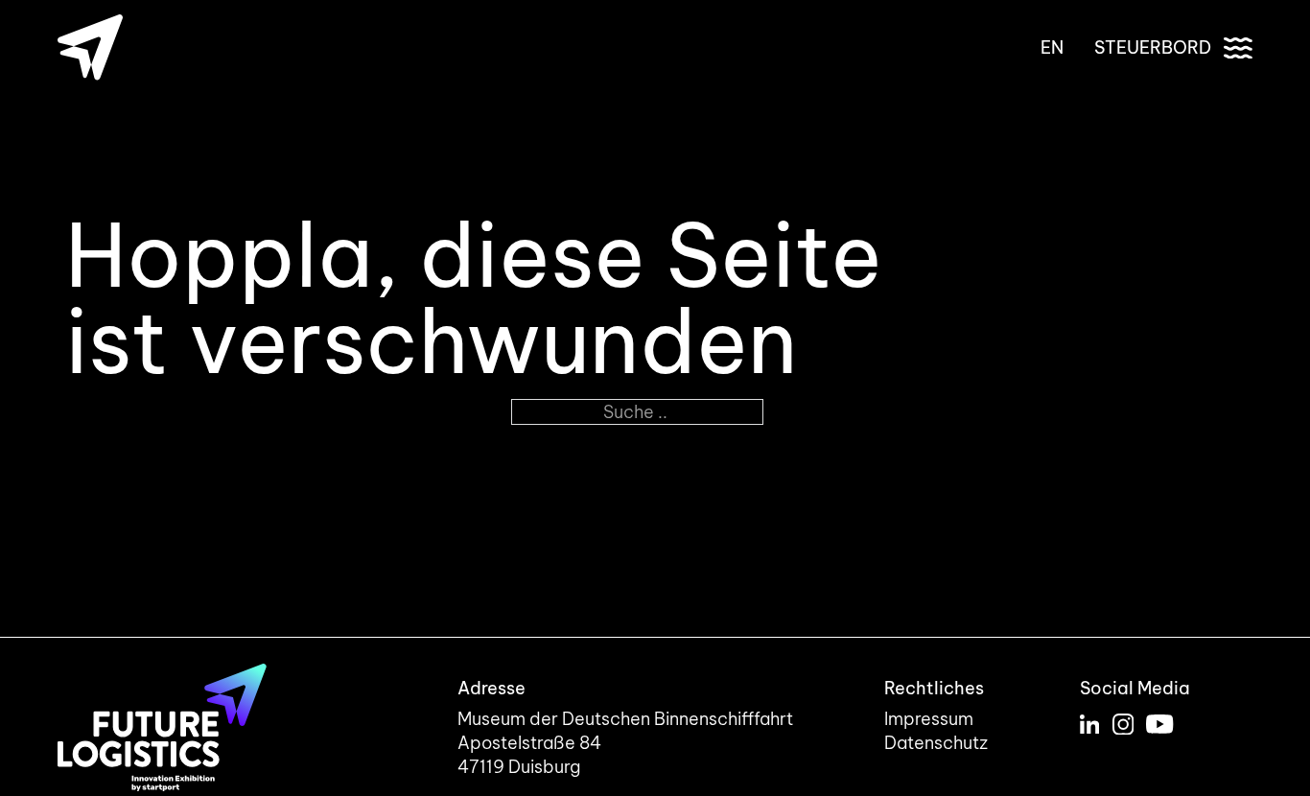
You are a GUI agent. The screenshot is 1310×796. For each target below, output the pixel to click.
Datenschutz (936, 743)
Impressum (928, 719)
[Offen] (1238, 48)
